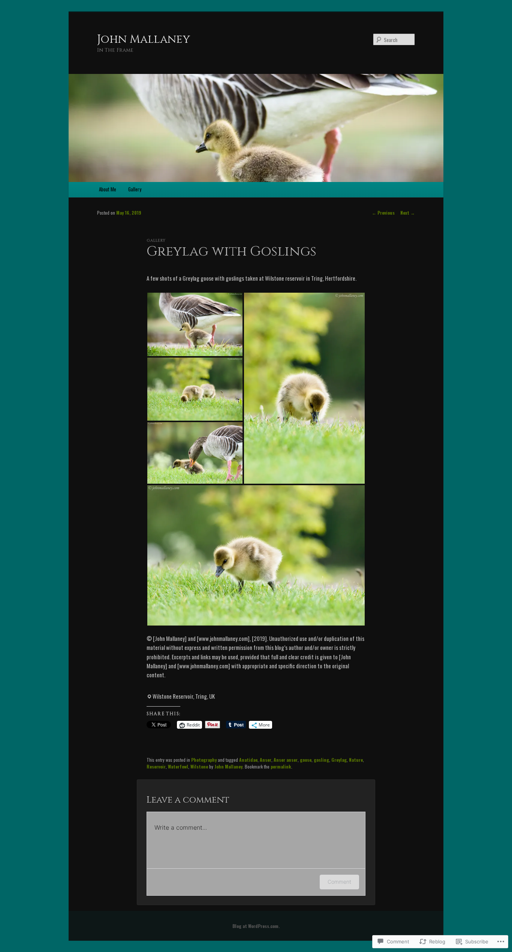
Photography (204, 759)
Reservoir (156, 766)
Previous (383, 212)
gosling (321, 759)
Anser (265, 759)
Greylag (339, 759)
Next (407, 212)
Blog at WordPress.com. (256, 926)
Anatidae (248, 759)
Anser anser (286, 759)
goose (305, 759)
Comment (339, 881)
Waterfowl (178, 766)
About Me (107, 189)
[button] (195, 324)
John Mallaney (143, 39)
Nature (356, 759)
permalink (281, 766)
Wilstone (199, 766)
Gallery (134, 189)
